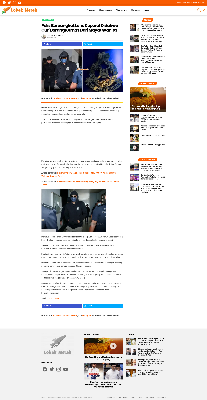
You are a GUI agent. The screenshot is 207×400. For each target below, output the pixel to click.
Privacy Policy (161, 397)
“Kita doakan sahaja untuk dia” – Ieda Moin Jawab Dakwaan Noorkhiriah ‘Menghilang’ (151, 372)
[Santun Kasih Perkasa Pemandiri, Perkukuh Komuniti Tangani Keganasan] (134, 177)
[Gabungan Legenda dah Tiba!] (134, 138)
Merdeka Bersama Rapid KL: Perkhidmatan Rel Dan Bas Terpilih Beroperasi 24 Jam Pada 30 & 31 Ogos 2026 (152, 167)
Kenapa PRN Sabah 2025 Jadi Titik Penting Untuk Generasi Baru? (153, 128)
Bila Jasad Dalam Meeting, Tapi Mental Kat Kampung (103, 358)
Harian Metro (51, 231)
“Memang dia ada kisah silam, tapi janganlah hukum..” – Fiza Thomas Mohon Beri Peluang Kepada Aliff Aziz (150, 352)
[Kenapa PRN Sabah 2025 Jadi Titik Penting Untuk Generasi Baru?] (134, 128)
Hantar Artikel (192, 3)
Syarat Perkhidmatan (146, 397)
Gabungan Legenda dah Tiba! (153, 135)
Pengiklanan (123, 397)
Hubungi (201, 3)
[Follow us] (203, 10)
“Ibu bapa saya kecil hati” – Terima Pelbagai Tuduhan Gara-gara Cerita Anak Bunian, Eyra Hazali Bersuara (151, 363)
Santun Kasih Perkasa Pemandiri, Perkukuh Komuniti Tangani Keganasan (153, 177)
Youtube (66, 98)
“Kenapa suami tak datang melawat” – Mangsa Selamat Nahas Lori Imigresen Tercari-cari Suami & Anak (153, 70)
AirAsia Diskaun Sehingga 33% (153, 145)
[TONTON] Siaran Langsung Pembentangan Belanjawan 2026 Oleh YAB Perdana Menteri (152, 118)
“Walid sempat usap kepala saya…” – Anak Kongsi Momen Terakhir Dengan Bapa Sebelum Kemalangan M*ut (153, 38)
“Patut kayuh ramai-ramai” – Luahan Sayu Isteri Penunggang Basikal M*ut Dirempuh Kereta (153, 60)
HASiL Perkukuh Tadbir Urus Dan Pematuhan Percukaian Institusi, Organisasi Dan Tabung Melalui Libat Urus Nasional (152, 188)
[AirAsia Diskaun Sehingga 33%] (134, 147)
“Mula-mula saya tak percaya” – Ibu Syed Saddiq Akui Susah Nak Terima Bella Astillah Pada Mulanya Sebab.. (151, 341)
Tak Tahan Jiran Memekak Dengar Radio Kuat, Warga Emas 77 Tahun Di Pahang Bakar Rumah (151, 49)
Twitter (74, 98)
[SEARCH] (199, 10)
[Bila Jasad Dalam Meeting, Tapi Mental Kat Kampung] (148, 99)
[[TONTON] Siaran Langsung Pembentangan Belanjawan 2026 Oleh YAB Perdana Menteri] (134, 118)
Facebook (57, 98)
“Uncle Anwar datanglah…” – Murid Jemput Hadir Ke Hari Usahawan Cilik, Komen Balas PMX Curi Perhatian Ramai (153, 28)
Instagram (86, 98)
